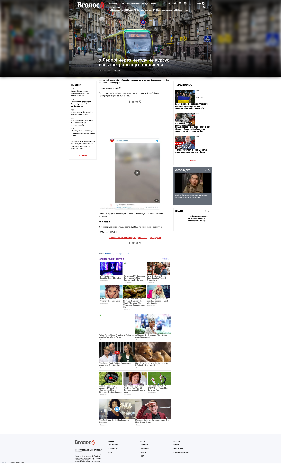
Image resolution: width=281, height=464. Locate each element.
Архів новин (178, 449)
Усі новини (83, 155)
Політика (144, 445)
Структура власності (181, 452)
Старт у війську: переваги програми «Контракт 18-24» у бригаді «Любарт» (82, 93)
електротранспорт (120, 254)
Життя (143, 452)
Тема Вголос (113, 445)
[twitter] (169, 4)
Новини (113, 3)
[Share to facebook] (129, 102)
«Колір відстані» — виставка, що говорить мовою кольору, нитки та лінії (83, 133)
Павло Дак (116, 70)
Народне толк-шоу (144, 10)
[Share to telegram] (137, 102)
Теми (121, 3)
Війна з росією (182, 10)
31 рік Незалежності (164, 10)
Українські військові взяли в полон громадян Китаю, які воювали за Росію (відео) (191, 196)
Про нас (176, 441)
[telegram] (175, 4)
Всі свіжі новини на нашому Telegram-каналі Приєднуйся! (135, 238)
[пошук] (204, 7)
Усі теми (193, 161)
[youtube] (185, 4)
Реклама (176, 445)
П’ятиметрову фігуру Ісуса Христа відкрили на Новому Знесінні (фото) (81, 104)
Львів (153, 3)
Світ (142, 456)
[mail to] (180, 4)
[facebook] (163, 4)
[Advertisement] (135, 120)
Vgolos (90, 5)
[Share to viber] (140, 102)
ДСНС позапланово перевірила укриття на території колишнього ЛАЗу (82, 122)
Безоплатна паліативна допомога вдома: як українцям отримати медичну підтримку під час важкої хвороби (83, 144)
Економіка (144, 449)
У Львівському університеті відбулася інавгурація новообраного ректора (198, 218)
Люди (145, 3)
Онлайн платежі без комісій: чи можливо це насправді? (82, 113)
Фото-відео (113, 449)
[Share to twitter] (133, 102)
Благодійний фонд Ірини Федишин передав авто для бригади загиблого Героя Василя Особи (191, 106)
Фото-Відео (133, 3)
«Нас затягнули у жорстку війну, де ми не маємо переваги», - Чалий (192, 151)
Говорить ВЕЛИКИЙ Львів (122, 10)
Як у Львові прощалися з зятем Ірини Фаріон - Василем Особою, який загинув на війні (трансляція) (192, 129)
